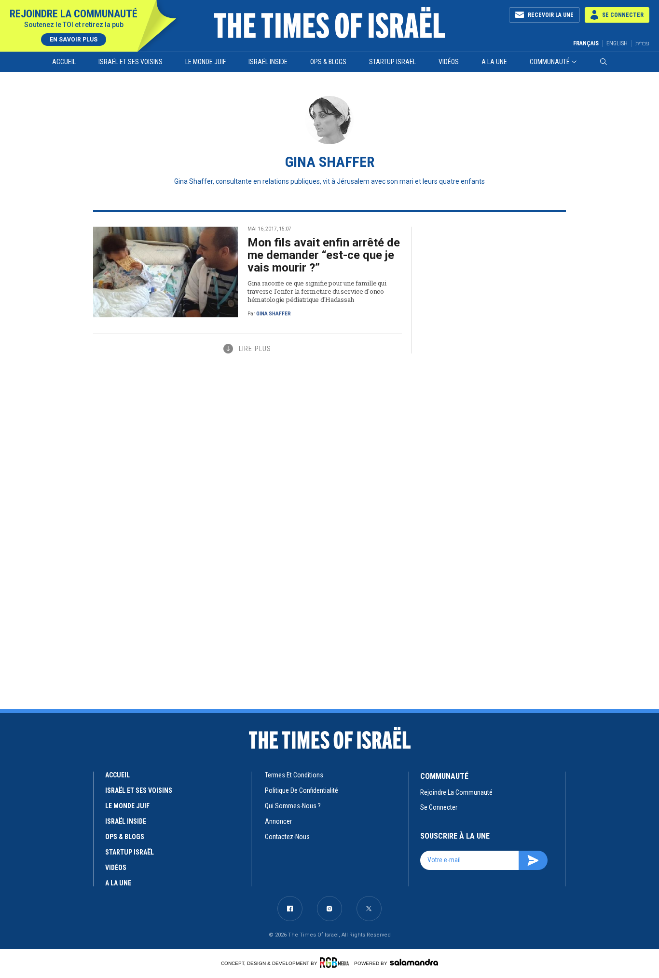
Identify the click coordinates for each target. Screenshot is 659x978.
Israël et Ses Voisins (130, 62)
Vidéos (449, 62)
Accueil (64, 62)
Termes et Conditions (294, 775)
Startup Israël (392, 62)
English (617, 43)
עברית (642, 43)
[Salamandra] (414, 962)
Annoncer (278, 821)
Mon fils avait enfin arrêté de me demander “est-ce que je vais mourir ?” (323, 255)
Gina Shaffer (273, 313)
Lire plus (255, 349)
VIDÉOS (115, 867)
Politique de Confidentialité (301, 790)
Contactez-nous (287, 837)
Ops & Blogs (328, 62)
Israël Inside (268, 62)
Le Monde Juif (205, 62)
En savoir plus (73, 39)
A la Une (494, 62)
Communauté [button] (550, 62)
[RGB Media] (336, 962)
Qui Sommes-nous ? (293, 806)
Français (586, 43)
